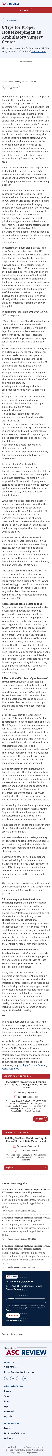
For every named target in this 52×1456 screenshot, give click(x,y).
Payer (6, 1406)
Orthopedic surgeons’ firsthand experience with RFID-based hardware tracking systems (26, 1191)
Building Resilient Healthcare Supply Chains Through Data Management (26, 1140)
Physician (8, 1416)
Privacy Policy (19, 1450)
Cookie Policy (31, 1450)
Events (7, 1428)
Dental (7, 1401)
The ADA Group (38, 51)
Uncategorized (10, 20)
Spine (6, 1396)
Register (39, 1119)
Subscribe (24, 10)
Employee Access (34, 1453)
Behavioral (9, 1411)
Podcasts (8, 1438)
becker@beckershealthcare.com (19, 1372)
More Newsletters (14, 1320)
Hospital (8, 1391)
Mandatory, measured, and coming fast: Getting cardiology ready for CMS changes (26, 1084)
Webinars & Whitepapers (15, 1433)
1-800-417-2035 (11, 1367)
